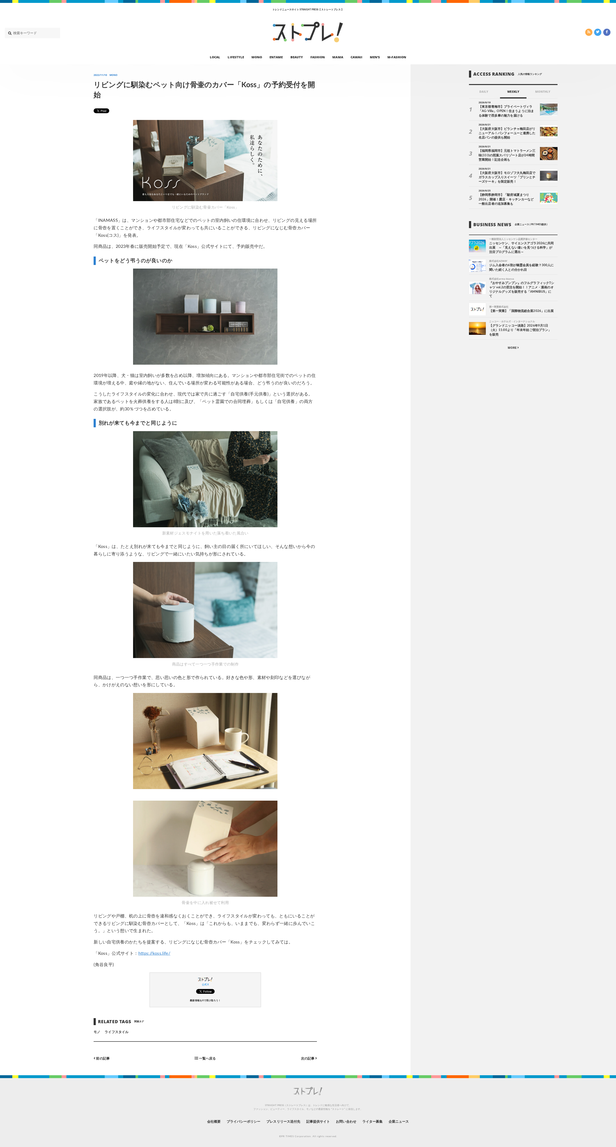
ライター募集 (372, 1121)
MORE (512, 348)
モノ (97, 1032)
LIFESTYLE (236, 57)
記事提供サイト (318, 1121)
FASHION (317, 57)
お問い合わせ (346, 1121)
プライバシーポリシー (244, 1121)
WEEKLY (513, 92)
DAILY (483, 92)
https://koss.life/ (154, 953)
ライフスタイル (116, 1032)
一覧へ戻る (207, 1058)
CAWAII (356, 57)
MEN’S (375, 57)
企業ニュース (399, 1121)
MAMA (337, 57)
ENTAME (276, 57)
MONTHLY (542, 92)
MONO (256, 57)
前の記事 (102, 1058)
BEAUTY (296, 57)
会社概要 (214, 1121)
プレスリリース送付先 (283, 1121)
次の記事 (308, 1058)
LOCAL (215, 57)
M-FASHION (396, 57)
